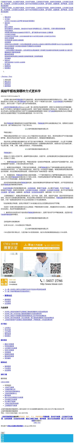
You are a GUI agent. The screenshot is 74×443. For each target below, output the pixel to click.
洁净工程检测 (9, 350)
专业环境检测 (57, 101)
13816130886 (5, 382)
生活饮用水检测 (37, 192)
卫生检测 (4, 192)
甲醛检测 (19, 99)
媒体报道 (8, 86)
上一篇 (25, 289)
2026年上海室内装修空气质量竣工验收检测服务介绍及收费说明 (26, 311)
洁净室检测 (31, 188)
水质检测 (42, 190)
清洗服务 (8, 358)
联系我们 (8, 336)
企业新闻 (8, 303)
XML (35, 422)
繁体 (3, 433)
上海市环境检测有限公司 (11, 107)
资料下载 (4, 374)
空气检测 (52, 111)
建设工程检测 (9, 344)
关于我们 (4, 324)
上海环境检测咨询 (8, 416)
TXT (38, 422)
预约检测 (8, 334)
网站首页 (8, 17)
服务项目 (4, 340)
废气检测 (11, 192)
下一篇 (17, 291)
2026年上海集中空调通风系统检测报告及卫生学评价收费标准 (25, 316)
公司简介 (8, 328)
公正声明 (8, 332)
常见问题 (8, 330)
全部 (6, 25)
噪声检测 (27, 192)
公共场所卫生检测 (31, 190)
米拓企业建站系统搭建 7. (15, 426)
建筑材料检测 (9, 356)
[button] (4, 76)
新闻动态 (8, 84)
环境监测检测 (9, 346)
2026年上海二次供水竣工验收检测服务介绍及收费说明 (23, 313)
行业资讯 (8, 301)
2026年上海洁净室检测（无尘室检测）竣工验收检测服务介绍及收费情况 (29, 318)
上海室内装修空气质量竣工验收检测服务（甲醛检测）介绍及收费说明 (28, 320)
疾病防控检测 (9, 354)
